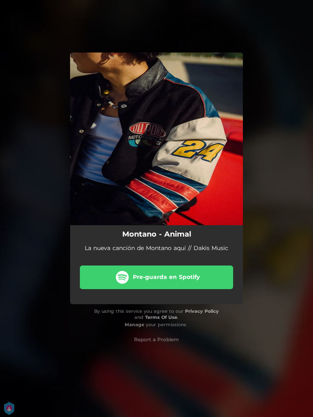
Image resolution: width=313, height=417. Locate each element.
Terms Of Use (161, 317)
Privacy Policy (202, 311)
